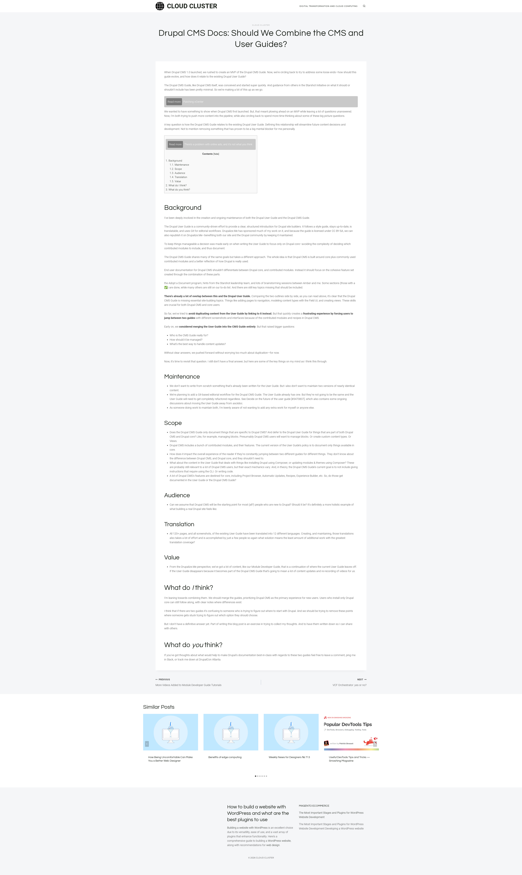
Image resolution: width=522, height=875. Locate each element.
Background (174, 160)
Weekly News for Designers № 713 (289, 757)
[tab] (255, 776)
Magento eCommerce (314, 805)
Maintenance (179, 164)
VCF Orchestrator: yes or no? (349, 682)
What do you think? (178, 189)
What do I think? (176, 185)
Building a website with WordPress (247, 827)
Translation (178, 177)
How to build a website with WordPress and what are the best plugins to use (258, 813)
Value (175, 181)
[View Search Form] (364, 6)
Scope (176, 169)
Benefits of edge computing (225, 757)
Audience (177, 173)
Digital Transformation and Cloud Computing (328, 6)
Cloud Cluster (261, 25)
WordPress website (279, 840)
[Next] (375, 744)
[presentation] (170, 732)
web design (273, 845)
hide (216, 154)
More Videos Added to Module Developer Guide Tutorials (188, 682)
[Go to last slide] (147, 744)
